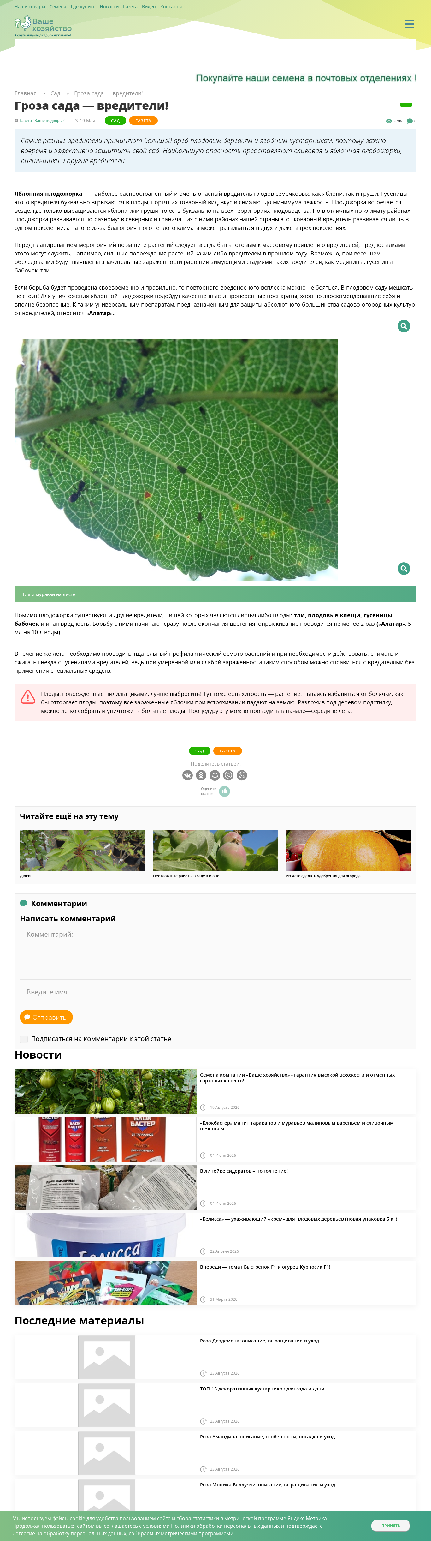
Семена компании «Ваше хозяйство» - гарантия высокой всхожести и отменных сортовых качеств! (294, 1073)
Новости (95, 6)
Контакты (149, 6)
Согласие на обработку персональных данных (69, 1533)
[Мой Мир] (216, 774)
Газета (114, 6)
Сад (115, 119)
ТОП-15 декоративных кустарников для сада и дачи (249, 1387)
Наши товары (27, 6)
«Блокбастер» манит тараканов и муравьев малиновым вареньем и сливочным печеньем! (286, 1121)
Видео (130, 6)
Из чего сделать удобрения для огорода (323, 875)
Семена (51, 6)
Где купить (73, 6)
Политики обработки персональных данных (225, 1525)
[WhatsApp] (243, 774)
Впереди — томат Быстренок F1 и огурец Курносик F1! (251, 1265)
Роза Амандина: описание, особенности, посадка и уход (253, 1435)
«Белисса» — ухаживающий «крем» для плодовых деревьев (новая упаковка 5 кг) (277, 1217)
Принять (390, 1525)
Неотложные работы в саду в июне (186, 875)
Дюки (25, 875)
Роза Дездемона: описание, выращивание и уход (246, 1339)
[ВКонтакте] (188, 774)
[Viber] (229, 774)
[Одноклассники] (202, 774)
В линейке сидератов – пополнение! (234, 1169)
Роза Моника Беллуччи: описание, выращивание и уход (253, 1483)
